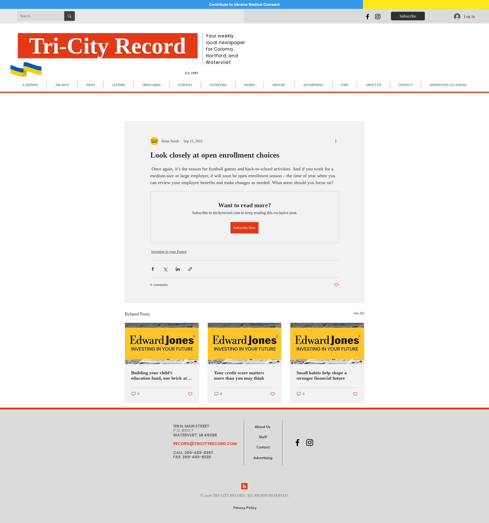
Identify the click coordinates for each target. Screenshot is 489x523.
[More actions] (336, 141)
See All (359, 313)
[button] (263, 458)
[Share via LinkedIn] (177, 269)
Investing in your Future (168, 252)
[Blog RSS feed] (244, 486)
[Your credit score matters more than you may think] (244, 343)
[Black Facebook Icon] (367, 16)
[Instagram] (377, 16)
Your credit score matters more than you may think (239, 375)
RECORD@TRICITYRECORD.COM (205, 443)
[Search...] (69, 16)
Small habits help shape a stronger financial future (321, 375)
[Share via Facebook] (152, 269)
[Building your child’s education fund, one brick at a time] (162, 343)
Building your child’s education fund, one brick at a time (161, 375)
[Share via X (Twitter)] (165, 269)
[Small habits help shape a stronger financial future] (327, 343)
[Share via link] (190, 269)
